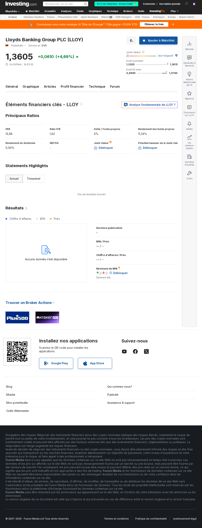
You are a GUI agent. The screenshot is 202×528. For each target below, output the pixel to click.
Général (12, 86)
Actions (12, 17)
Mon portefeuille (17, 402)
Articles (50, 86)
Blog (9, 386)
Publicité (112, 394)
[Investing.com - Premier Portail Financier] (21, 4)
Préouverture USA (68, 17)
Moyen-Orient (186, 17)
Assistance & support (121, 402)
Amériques (159, 17)
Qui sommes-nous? (119, 386)
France (51, 17)
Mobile (10, 394)
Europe (172, 17)
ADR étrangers (124, 17)
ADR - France (142, 17)
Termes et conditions (116, 518)
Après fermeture (89, 17)
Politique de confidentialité (151, 518)
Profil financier (72, 86)
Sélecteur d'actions (33, 17)
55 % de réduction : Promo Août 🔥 (116, 4)
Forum (115, 86)
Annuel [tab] (14, 178)
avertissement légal (184, 518)
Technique (97, 86)
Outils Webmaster (17, 410)
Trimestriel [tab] (33, 178)
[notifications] (186, 4)
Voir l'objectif (165, 55)
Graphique (31, 86)
